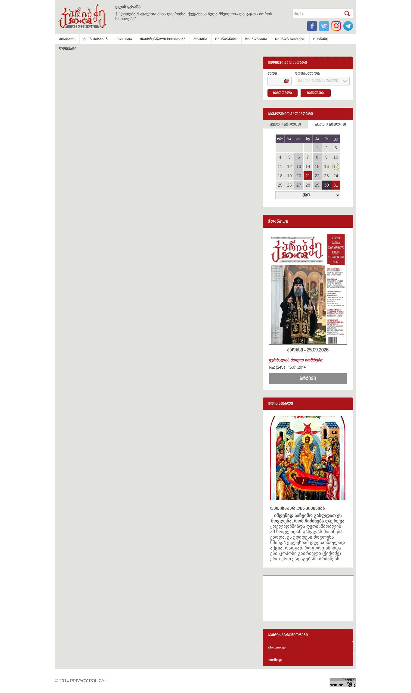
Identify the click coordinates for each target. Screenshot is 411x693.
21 (307, 175)
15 (317, 166)
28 (307, 185)
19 (289, 175)
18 (280, 175)
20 (298, 175)
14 (307, 166)
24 (335, 175)
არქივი (308, 379)
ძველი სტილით (285, 124)
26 (289, 185)
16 (326, 166)
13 (298, 166)
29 (317, 185)
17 (335, 166)
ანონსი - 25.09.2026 (308, 350)
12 (289, 166)
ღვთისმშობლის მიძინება (297, 508)
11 (280, 166)
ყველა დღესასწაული (318, 81)
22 (317, 175)
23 (326, 175)
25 (280, 185)
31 (335, 185)
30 (326, 185)
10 (335, 157)
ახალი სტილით (330, 124)
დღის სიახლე (280, 404)
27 (298, 185)
